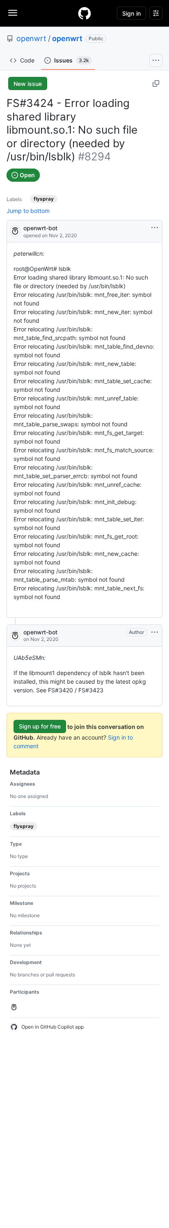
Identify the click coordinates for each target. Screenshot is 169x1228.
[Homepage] (84, 13)
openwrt (31, 38)
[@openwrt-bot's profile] (15, 230)
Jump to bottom (28, 210)
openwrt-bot (40, 227)
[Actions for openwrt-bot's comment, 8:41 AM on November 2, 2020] (154, 632)
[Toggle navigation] (13, 13)
